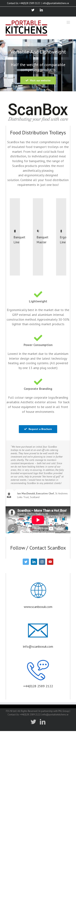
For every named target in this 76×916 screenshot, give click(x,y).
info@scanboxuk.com (38, 646)
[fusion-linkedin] (34, 562)
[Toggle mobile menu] (68, 22)
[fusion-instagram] (42, 562)
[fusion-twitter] (26, 562)
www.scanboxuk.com (38, 607)
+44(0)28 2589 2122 (38, 686)
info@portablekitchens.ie (56, 3)
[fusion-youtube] (50, 562)
